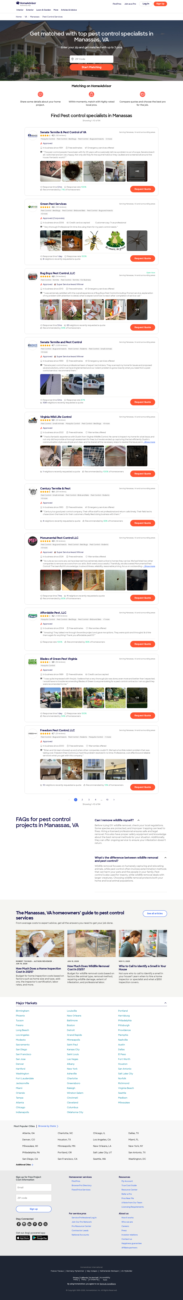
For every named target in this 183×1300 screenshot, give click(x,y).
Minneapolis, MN (66, 1146)
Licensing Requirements (133, 1207)
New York (72, 1068)
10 (107, 799)
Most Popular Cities (24, 1126)
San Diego (21, 1049)
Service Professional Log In (84, 1217)
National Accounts (80, 1235)
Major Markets (26, 1003)
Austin (121, 1044)
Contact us (127, 1239)
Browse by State (47, 1126)
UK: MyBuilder (126, 1271)
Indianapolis (22, 1112)
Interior (19, 10)
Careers (125, 1226)
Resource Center (129, 1190)
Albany (70, 1064)
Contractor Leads (80, 1230)
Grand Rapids (74, 1035)
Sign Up (160, 3)
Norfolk (122, 1078)
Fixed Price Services (81, 1190)
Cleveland (72, 1102)
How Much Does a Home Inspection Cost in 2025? (38, 970)
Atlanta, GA (28, 1133)
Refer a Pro (127, 1194)
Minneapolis (73, 1039)
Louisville (72, 1010)
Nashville (123, 1039)
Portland (123, 1010)
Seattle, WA (99, 1159)
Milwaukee (124, 1102)
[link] (91, 135)
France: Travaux (57, 1271)
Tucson (20, 1020)
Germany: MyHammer (75, 1271)
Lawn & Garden (43, 10)
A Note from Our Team (132, 1202)
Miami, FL (133, 1139)
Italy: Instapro (92, 1271)
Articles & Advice (69, 10)
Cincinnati (72, 1097)
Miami (19, 1088)
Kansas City (73, 1049)
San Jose (21, 1059)
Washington (22, 1073)
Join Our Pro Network (82, 1222)
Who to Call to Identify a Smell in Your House (142, 968)
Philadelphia (125, 1020)
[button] (50, 171)
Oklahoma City (75, 1112)
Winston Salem (75, 1093)
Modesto (21, 1039)
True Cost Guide (129, 1185)
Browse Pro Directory (82, 1185)
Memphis (123, 1035)
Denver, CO (28, 1139)
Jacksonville (22, 1083)
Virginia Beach (126, 1088)
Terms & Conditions (108, 1284)
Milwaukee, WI (30, 1146)
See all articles (155, 913)
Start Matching (91, 67)
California (84, 1279)
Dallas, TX (133, 1133)
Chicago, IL (99, 1133)
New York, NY (135, 1146)
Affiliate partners (129, 1247)
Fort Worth (124, 1059)
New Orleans (74, 1015)
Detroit (71, 1030)
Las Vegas (72, 1059)
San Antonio (124, 1068)
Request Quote (143, 189)
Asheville (72, 1073)
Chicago (20, 1107)
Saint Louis (73, 1054)
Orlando (20, 1093)
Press (124, 1230)
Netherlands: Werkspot (109, 1271)
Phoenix (20, 1015)
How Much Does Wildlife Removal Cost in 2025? (88, 968)
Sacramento (23, 1044)
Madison (122, 1097)
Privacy (76, 1279)
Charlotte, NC (65, 1133)
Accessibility (105, 1279)
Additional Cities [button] (23, 1164)
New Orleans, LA (102, 1146)
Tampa (19, 1097)
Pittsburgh (124, 1025)
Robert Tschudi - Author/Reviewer (34, 961)
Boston (71, 1025)
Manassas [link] (34, 17)
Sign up (34, 1209)
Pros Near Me (128, 1198)
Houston (122, 1064)
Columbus (72, 1107)
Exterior (30, 10)
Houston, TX (64, 1139)
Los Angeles (22, 1035)
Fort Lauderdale (25, 1078)
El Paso (122, 1054)
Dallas (121, 1049)
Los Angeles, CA (102, 1139)
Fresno (19, 1025)
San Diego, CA (30, 1159)
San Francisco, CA (67, 1159)
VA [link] (26, 17)
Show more (150, 442)
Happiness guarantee (132, 1243)
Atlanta (20, 1102)
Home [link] (19, 17)
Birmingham (22, 1010)
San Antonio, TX (137, 1152)
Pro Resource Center (81, 1226)
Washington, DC (137, 1159)
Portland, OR (65, 1152)
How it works (128, 1217)
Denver (20, 1064)
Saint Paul (72, 1044)
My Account (127, 1181)
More (56, 10)
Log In (146, 3)
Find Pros (76, 1181)
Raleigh (71, 1088)
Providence (124, 1030)
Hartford (20, 1068)
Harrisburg (124, 1015)
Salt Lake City (125, 1073)
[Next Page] (114, 799)
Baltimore (72, 1020)
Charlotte (72, 1078)
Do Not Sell (93, 1279)
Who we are (127, 1222)
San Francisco (23, 1054)
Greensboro (73, 1083)
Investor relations (130, 1235)
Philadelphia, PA (31, 1152)
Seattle (122, 1093)
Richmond (123, 1083)
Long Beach (22, 1030)
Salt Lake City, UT (102, 1152)
